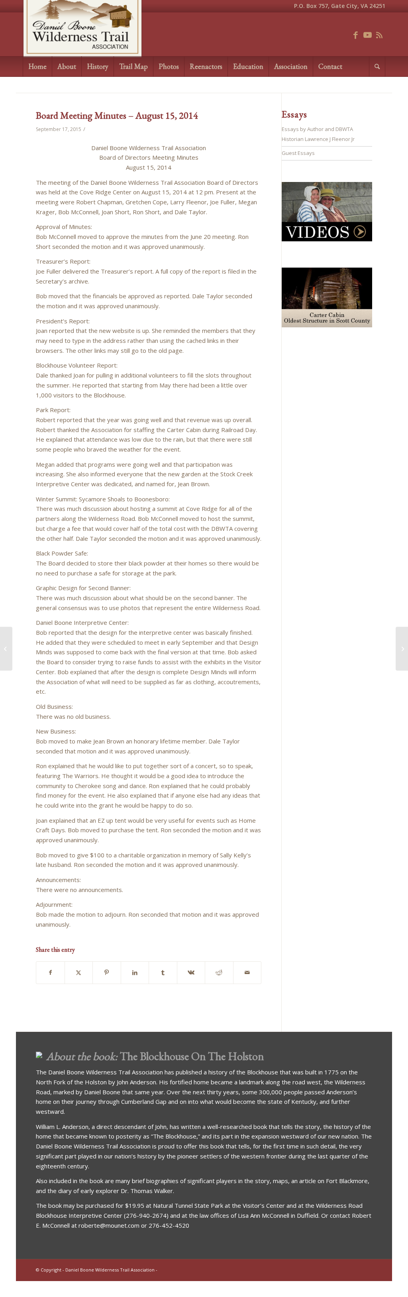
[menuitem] (37, 66)
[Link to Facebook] (355, 34)
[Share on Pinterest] (107, 973)
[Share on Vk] (191, 973)
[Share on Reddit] (219, 973)
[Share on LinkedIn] (135, 973)
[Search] (377, 66)
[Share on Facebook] (50, 973)
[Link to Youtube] (367, 34)
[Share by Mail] (247, 973)
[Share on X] (79, 973)
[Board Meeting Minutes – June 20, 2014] (6, 649)
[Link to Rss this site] (379, 34)
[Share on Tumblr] (163, 973)
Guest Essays (298, 153)
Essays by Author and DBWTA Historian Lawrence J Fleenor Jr (318, 134)
